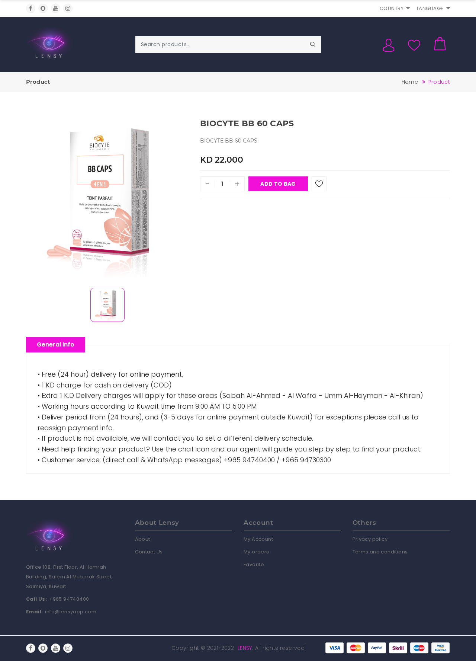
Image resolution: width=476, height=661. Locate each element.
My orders (256, 551)
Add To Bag (278, 184)
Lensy (245, 648)
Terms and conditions (380, 551)
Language (430, 8)
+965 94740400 (69, 599)
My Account (258, 539)
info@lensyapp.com (70, 611)
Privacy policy (370, 539)
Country (392, 8)
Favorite (254, 564)
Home (410, 82)
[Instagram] (68, 8)
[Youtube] (55, 8)
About (142, 539)
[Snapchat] (43, 8)
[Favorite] (319, 183)
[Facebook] (30, 8)
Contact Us (149, 551)
